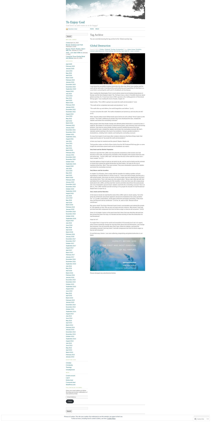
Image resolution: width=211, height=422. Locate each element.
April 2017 (69, 250)
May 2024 (69, 73)
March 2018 (69, 232)
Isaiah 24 (127, 51)
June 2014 (69, 318)
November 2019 (71, 186)
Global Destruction (100, 45)
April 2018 (69, 230)
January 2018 (70, 236)
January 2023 (70, 107)
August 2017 (70, 248)
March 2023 (69, 102)
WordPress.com (70, 384)
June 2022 (69, 116)
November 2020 (71, 159)
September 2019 (71, 191)
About (97, 29)
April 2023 (69, 100)
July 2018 (69, 223)
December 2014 (71, 304)
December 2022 (71, 109)
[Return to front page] (105, 19)
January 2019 (70, 209)
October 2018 (70, 216)
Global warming (109, 51)
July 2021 (69, 141)
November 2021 (71, 132)
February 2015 (70, 300)
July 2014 (69, 316)
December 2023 (71, 84)
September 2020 (71, 164)
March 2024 (69, 78)
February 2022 (70, 125)
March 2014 (69, 325)
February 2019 (70, 207)
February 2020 (70, 180)
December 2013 (71, 332)
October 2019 (70, 189)
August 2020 (70, 166)
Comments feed (70, 382)
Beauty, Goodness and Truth (74, 45)
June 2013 (69, 345)
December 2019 (71, 184)
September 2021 (71, 136)
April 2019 (69, 202)
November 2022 (71, 112)
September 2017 (71, 246)
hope (122, 51)
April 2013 (69, 350)
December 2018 (71, 211)
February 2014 (70, 327)
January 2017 (70, 257)
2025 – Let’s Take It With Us (74, 52)
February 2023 (70, 105)
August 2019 (70, 193)
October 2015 (70, 284)
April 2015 (69, 295)
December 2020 (71, 157)
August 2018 (70, 220)
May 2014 (69, 320)
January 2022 (70, 127)
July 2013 (69, 343)
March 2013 (69, 352)
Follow (70, 401)
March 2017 (69, 252)
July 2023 (69, 93)
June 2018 (69, 225)
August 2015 (70, 289)
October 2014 (70, 309)
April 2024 (69, 75)
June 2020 (69, 171)
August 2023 (70, 91)
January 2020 (70, 182)
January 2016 (70, 277)
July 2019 (69, 196)
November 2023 (71, 87)
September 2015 (71, 286)
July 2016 (69, 266)
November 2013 (71, 334)
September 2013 (71, 339)
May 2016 (69, 268)
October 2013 (70, 336)
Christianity (107, 49)
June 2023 (69, 96)
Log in (68, 378)
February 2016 (70, 275)
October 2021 (70, 134)
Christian (102, 49)
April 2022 (69, 121)
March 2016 (69, 273)
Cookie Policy (111, 418)
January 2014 (70, 329)
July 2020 (69, 168)
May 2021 (69, 146)
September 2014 (71, 311)
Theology (113, 49)
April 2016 (69, 270)
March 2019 (69, 205)
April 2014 (69, 323)
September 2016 (71, 264)
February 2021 (70, 152)
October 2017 (70, 243)
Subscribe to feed (72, 29)
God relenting (117, 51)
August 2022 (70, 114)
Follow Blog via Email (74, 387)
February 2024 (70, 80)
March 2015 (69, 298)
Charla (68, 42)
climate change (131, 49)
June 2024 (69, 71)
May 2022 (69, 118)
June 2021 (69, 143)
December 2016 (71, 259)
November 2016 (71, 261)
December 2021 (71, 130)
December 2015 (71, 280)
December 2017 (71, 239)
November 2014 (71, 307)
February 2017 (70, 255)
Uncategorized (119, 49)
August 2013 (70, 341)
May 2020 (69, 173)
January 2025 (70, 68)
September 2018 (71, 218)
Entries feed (69, 380)
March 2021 (69, 150)
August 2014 (70, 314)
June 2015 (69, 291)
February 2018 (70, 234)
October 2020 (70, 162)
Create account (70, 375)
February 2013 (70, 354)
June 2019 (69, 198)
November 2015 (71, 282)
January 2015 (70, 302)
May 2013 (69, 348)
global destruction (100, 51)
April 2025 (69, 64)
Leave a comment (134, 51)
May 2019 (69, 200)
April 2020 (69, 175)
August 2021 (70, 139)
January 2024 (70, 82)
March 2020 (69, 177)
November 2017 (71, 241)
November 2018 (71, 214)
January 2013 (70, 357)
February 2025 (70, 66)
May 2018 (69, 227)
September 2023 (71, 89)
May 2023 (69, 98)
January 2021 (70, 155)
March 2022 (69, 123)
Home (92, 29)
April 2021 (69, 148)
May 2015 (69, 293)
